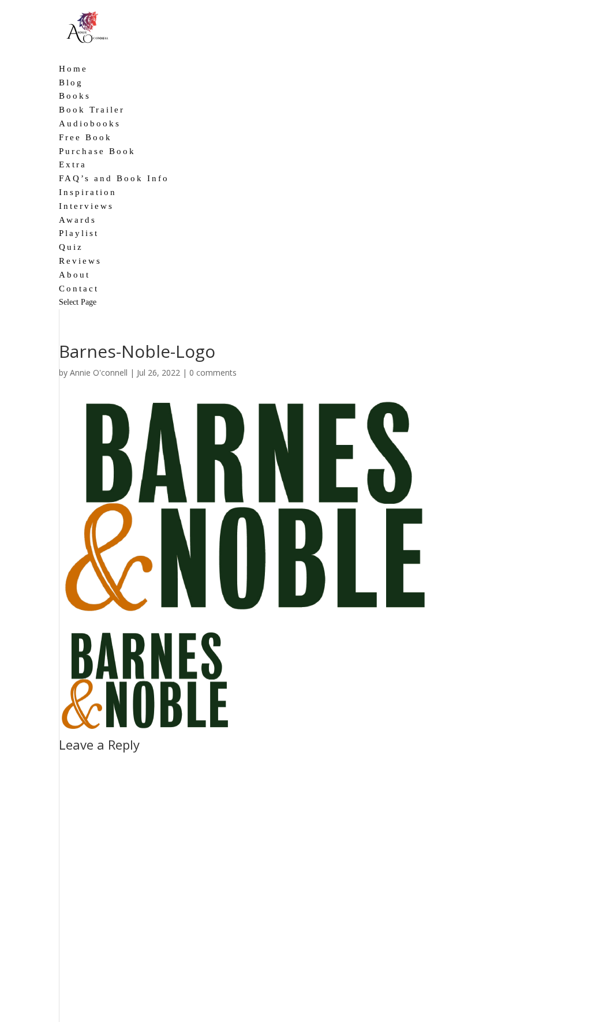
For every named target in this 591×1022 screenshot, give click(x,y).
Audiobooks (90, 123)
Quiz (71, 247)
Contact (79, 288)
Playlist (79, 233)
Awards (77, 219)
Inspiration (88, 192)
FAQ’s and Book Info (114, 178)
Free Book (85, 137)
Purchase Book (97, 151)
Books (75, 95)
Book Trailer (92, 109)
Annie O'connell (99, 372)
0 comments (213, 372)
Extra (73, 164)
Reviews (80, 260)
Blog (71, 82)
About (74, 274)
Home (73, 68)
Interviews (86, 206)
